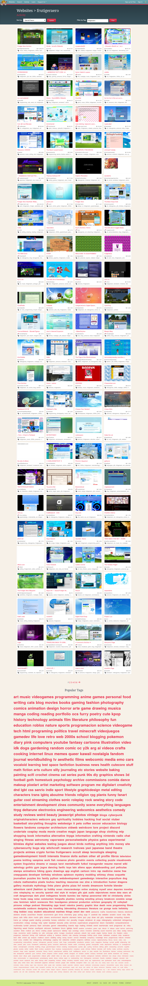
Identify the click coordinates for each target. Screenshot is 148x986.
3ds (127, 284)
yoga (98, 920)
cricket (24, 937)
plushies (70, 898)
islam (54, 965)
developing (77, 969)
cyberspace (79, 435)
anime (110, 180)
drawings (58, 871)
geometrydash (66, 967)
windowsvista (67, 439)
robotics (71, 905)
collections (76, 965)
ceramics (55, 944)
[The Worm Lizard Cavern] (59, 140)
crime (86, 960)
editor (33, 569)
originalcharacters (26, 819)
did (129, 942)
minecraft (87, 731)
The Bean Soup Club (111, 202)
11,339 (129, 463)
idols (32, 962)
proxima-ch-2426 (23, 385)
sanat (105, 953)
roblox (67, 102)
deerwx (79, 385)
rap (99, 871)
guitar (58, 206)
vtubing (104, 962)
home (16, 898)
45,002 (42, 230)
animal (78, 956)
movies (51, 702)
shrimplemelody (110, 152)
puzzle (36, 647)
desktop (67, 595)
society (21, 949)
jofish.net (20, 539)
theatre (117, 848)
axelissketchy (51, 463)
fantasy (75, 742)
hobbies (77, 819)
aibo (50, 284)
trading (82, 925)
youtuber (16, 960)
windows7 (62, 102)
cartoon (85, 871)
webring (119, 969)
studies (48, 969)
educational (49, 911)
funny (112, 794)
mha (100, 962)
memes (60, 753)
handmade (100, 953)
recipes (73, 892)
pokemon (115, 736)
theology (105, 942)
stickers (17, 914)
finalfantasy (108, 967)
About (89, 983)
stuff (129, 764)
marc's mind (79, 668)
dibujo (25, 956)
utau (16, 901)
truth (70, 951)
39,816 (100, 308)
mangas (62, 933)
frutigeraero (31, 50)
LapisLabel (107, 124)
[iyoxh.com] (59, 192)
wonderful (107, 176)
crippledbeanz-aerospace (55, 645)
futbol (84, 863)
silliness (96, 967)
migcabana (109, 489)
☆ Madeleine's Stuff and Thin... (27, 176)
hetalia (70, 944)
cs (69, 958)
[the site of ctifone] (30, 451)
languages (109, 465)
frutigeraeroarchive (24, 48)
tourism (70, 937)
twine (80, 917)
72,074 (129, 100)
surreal (112, 942)
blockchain (116, 953)
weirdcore (96, 387)
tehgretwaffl (22, 256)
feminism (24, 901)
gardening (40, 748)
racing (64, 937)
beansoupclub (110, 204)
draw (94, 917)
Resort (77, 590)
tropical (80, 595)
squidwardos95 (26, 413)
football (19, 779)
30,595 (42, 359)
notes (114, 949)
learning (34, 764)
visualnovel (69, 933)
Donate (95, 983)
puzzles (31, 878)
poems (17, 860)
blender (118, 885)
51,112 (42, 385)
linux (48, 753)
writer (26, 949)
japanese (22, 180)
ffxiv (51, 901)
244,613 (100, 74)
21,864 (129, 74)
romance (62, 860)
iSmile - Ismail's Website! (54, 46)
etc (80, 769)
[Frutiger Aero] (88, 192)
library (110, 940)
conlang (119, 951)
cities (26, 972)
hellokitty (123, 908)
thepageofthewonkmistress (84, 359)
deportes (118, 889)
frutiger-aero (80, 204)
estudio (96, 951)
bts (50, 908)
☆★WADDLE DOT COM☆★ (56, 72)
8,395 (71, 463)
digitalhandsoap (81, 619)
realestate (109, 917)
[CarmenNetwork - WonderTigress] (30, 321)
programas (17, 935)
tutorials (99, 949)
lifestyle (70, 789)
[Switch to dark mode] (146, 2)
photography (60, 413)
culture (46, 769)
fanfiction (67, 764)
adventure (19, 889)
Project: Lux (108, 616)
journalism (20, 878)
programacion (83, 725)
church (21, 960)
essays (53, 863)
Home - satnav (51, 383)
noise (37, 898)
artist (44, 784)
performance (126, 951)
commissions (95, 595)
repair (37, 967)
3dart (36, 949)
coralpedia (22, 308)
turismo (55, 942)
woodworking (32, 972)
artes (66, 922)
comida (113, 779)
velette (106, 72)
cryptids (126, 947)
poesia (20, 944)
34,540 (100, 282)
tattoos (112, 928)
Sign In (140, 2)
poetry (95, 713)
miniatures (113, 969)
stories (89, 769)
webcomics (85, 809)
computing (118, 917)
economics (22, 933)
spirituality (64, 819)
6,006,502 (41, 204)
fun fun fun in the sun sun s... (113, 98)
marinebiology (96, 465)
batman (113, 951)
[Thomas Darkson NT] (59, 166)
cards (82, 949)
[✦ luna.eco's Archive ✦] (88, 632)
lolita (25, 917)
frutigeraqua (129, 361)
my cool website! (22, 98)
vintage (92, 814)
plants (101, 794)
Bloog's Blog (108, 331)
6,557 (71, 515)
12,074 (71, 282)
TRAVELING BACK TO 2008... (56, 642)
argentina (16, 972)
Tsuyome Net (50, 487)
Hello (48, 357)
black (85, 962)
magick (72, 967)
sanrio (40, 789)
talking (101, 947)
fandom (42, 491)
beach (31, 335)
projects (19, 852)
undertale (30, 672)
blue (79, 335)
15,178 (71, 230)
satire (36, 960)
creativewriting (75, 958)
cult (92, 967)
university (31, 947)
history (25, 50)
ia (27, 958)
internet (36, 753)
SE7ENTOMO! (51, 435)
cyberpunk (115, 815)
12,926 (129, 308)
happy (123, 969)
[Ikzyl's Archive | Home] (88, 218)
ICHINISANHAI (22, 72)
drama (38, 931)
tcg (104, 969)
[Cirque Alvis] (117, 399)
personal (59, 76)
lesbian (23, 911)
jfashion (38, 889)
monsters (89, 931)
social (55, 595)
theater (40, 914)
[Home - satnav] (59, 373)
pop (89, 917)
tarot (61, 863)
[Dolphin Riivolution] (88, 166)
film (67, 719)
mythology (40, 885)
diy (95, 774)
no (33, 892)
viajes (15, 962)
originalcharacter (34, 958)
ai (99, 748)
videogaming (37, 940)
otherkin (65, 935)
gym (36, 867)
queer (73, 753)
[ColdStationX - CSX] (59, 503)
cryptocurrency (96, 960)
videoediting (62, 925)
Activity (26, 2)
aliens (81, 867)
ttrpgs (70, 836)
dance (125, 779)
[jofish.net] (30, 529)
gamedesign (87, 878)
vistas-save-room (82, 126)
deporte (65, 917)
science (104, 725)
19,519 (42, 334)
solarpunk (27, 960)
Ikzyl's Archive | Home (82, 228)
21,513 (129, 359)
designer (53, 969)
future (28, 962)
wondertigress (23, 334)
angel (54, 491)
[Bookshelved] (88, 477)
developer (34, 874)
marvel (118, 863)
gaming (54, 76)
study (18, 814)
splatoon (69, 874)
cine (16, 892)
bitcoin (104, 928)
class (118, 960)
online (84, 889)
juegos (62, 844)
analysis (33, 937)
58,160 (129, 230)
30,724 (71, 437)
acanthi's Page (109, 668)
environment (56, 917)
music (21, 50)
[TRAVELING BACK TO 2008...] (59, 632)
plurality (74, 920)
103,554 (129, 282)
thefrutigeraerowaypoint (25, 593)
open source (27, 983)
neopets (114, 967)
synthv (129, 154)
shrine (64, 465)
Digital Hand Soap (81, 616)
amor (109, 889)
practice (87, 953)
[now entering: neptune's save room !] (88, 114)
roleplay (77, 799)
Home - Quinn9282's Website (56, 98)
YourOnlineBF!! (22, 668)
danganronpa (26, 895)
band (108, 848)
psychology (63, 779)
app (67, 871)
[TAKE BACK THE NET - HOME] (117, 529)
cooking (21, 753)
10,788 (42, 515)
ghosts (16, 949)
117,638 (71, 178)
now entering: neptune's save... (85, 124)
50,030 (129, 204)
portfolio (116, 310)
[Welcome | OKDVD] (30, 140)
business (83, 764)
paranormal (95, 895)
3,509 (71, 567)
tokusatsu (99, 972)
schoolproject (22, 947)
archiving (60, 972)
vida (70, 935)
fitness (29, 840)
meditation (108, 958)
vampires (38, 860)
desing (21, 965)
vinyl (81, 958)
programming (23, 102)
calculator (122, 958)
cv (120, 944)
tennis (115, 940)
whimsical (51, 962)
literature (80, 719)
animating (70, 960)
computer (43, 827)
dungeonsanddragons (24, 967)
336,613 (71, 100)
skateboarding (101, 867)
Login (19, 642)
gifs (80, 892)
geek (29, 956)
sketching (96, 931)
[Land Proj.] (117, 295)
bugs (36, 848)
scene (89, 569)
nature (51, 725)
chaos (119, 956)
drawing (28, 232)
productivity (70, 969)
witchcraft (53, 848)
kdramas (115, 944)
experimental (99, 439)
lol (109, 895)
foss (53, 949)
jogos (43, 867)
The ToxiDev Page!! (110, 564)
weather (81, 928)
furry (113, 258)
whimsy (101, 874)
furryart (35, 310)
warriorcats (103, 925)
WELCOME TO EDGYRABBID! (85, 253)
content (55, 953)
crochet (41, 774)
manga (130, 517)
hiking (40, 871)
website (102, 769)
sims (32, 960)
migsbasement (109, 487)
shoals (107, 100)
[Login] (30, 632)
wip (43, 848)
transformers (111, 911)
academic (48, 949)
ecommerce (48, 914)
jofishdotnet (22, 541)
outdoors (31, 908)
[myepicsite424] (88, 36)
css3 (77, 967)
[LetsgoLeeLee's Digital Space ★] (88, 295)
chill (36, 935)
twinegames (94, 361)
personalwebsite (113, 232)
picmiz (78, 463)
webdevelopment (69, 878)
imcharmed (22, 437)
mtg (133, 951)
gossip (49, 965)
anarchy (126, 949)
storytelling (35, 823)
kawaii (85, 753)
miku (129, 925)
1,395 (129, 619)
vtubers (127, 917)
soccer (96, 823)
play (91, 951)
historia (121, 911)
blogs (103, 815)
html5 (42, 856)
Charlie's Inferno (109, 513)
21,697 (100, 359)
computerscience (122, 922)
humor (112, 882)
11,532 (71, 256)
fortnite (108, 885)
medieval (41, 937)
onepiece (77, 949)
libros (115, 856)
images (81, 920)
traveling (128, 889)
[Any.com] (88, 503)
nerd (79, 543)
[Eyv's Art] (30, 269)
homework (35, 944)
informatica (42, 836)
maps (15, 933)
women (35, 942)
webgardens (25, 128)
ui (82, 206)
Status (114, 983)
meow (113, 892)
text (31, 940)
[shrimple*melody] (117, 140)
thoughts (50, 823)
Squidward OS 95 (23, 409)
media (69, 310)
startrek (110, 953)
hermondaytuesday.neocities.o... (115, 357)
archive (39, 387)
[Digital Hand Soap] (88, 606)
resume (108, 863)
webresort (79, 593)
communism (47, 898)
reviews (30, 814)
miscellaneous (98, 969)
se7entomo (51, 437)
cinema (54, 774)
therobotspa (51, 282)
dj (94, 920)
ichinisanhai (22, 74)
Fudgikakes (108, 253)
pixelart (33, 784)
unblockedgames (126, 960)
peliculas (121, 867)
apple (65, 958)
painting (20, 774)
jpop (75, 914)
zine (87, 882)
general (49, 942)
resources (72, 882)
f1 (89, 914)
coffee (87, 823)
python (54, 878)
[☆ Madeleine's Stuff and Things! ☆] (30, 166)
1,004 (42, 645)
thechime (21, 645)
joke (131, 965)
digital (29, 844)
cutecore (118, 764)
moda (42, 831)
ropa (69, 931)
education (22, 725)
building (37, 947)
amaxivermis (51, 152)
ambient (73, 940)
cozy (30, 911)
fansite (62, 895)
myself (102, 889)
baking (114, 769)
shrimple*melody (109, 150)
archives (119, 949)
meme (117, 871)
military (64, 960)
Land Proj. (107, 305)
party (19, 962)
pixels (28, 439)
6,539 (100, 593)
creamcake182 (52, 489)
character (39, 951)
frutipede (49, 305)
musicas (58, 949)
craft (16, 895)
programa (80, 940)
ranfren (93, 972)
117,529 (71, 204)
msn (61, 50)
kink (53, 967)
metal (105, 789)
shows (119, 774)
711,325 (100, 204)
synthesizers (108, 960)
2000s (37, 50)
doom (102, 922)
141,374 (100, 100)
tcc (40, 933)
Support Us (41, 2)
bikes (57, 956)
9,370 (100, 670)
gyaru (49, 871)
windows (115, 180)
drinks (75, 972)
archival (79, 972)
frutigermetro (27, 569)
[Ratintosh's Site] (59, 399)
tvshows (78, 848)
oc (123, 76)
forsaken (81, 953)
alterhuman (63, 944)
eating (59, 937)
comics (66, 284)
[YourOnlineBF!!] (30, 658)
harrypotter (95, 944)
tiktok (23, 931)
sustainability (72, 942)
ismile (49, 48)
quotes (80, 947)
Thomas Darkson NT (53, 176)
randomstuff (38, 962)
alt (130, 892)
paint (83, 972)
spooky (117, 965)
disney (56, 958)
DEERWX (78, 383)
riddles (41, 647)
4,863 (71, 645)
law (78, 895)
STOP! (48, 253)
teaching (61, 882)
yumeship (128, 50)
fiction (28, 769)
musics (132, 956)
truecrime (109, 931)
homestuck (43, 779)
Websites (12, 2)
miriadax (32, 967)
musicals (28, 885)
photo (71, 860)
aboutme (92, 439)
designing (43, 908)
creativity (124, 784)
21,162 (71, 359)
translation (110, 922)
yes (33, 931)
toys (68, 867)
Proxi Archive (21, 383)
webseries (66, 940)
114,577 (71, 74)
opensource (57, 931)
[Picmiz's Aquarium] (88, 451)
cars (130, 759)
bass (35, 965)
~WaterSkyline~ (80, 331)
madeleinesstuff (23, 178)
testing (51, 844)
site (127, 844)
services (73, 922)
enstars (93, 940)
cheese (60, 967)
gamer (53, 925)
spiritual (88, 967)
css (31, 789)
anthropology (47, 940)
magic (72, 831)
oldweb (83, 50)
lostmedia (98, 956)
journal (20, 759)
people (50, 931)
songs (83, 491)
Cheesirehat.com (110, 383)
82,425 (129, 178)
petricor (79, 282)
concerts (120, 947)
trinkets (89, 925)
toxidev (108, 567)
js (53, 935)
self (23, 972)
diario (23, 969)
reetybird (50, 256)
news (95, 764)
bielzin (79, 74)
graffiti (117, 942)
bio (39, 878)
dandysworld (20, 953)
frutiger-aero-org (23, 204)
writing (31, 154)
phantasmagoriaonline (112, 178)
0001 (32, 647)
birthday (46, 874)
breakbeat (84, 647)
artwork (84, 933)
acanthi (108, 670)
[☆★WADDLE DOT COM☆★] (59, 62)
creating (34, 232)
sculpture (114, 935)
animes (30, 852)
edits (71, 972)
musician (92, 969)
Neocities (19, 983)
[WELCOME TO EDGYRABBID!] (88, 244)
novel (119, 914)
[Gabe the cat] (117, 425)
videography (107, 920)
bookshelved (80, 489)
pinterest (73, 901)
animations (29, 871)
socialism (17, 931)
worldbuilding (39, 759)
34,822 (42, 152)
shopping (20, 836)
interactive (25, 491)
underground (90, 956)
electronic (128, 911)
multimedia (18, 925)
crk (77, 953)
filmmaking (47, 905)
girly (102, 917)
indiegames (52, 895)
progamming (119, 905)
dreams (40, 863)
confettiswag (22, 489)
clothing (112, 831)
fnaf (98, 819)
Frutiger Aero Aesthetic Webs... (27, 202)
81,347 (42, 100)
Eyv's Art (20, 279)
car (101, 908)
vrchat (23, 962)
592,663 (42, 126)
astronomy (42, 840)
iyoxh (49, 204)
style (62, 892)
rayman (88, 258)
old (98, 917)
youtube (60, 742)
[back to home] (3, 3)
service (76, 937)
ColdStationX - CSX (52, 513)
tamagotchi (42, 967)
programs (49, 953)
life (33, 736)
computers (42, 742)
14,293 (129, 593)
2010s (64, 76)
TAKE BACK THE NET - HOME (114, 539)
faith (39, 969)
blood (114, 960)
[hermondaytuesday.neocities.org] (117, 347)
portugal (35, 284)
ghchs (65, 885)
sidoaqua (50, 541)
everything (105, 804)
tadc (84, 967)
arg (93, 748)
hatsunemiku (64, 647)
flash (39, 925)
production (84, 901)
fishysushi (50, 567)
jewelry (80, 905)
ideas (119, 931)
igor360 (21, 100)
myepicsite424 (80, 46)
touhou (50, 882)
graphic (89, 905)
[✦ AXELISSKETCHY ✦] (59, 451)
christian (127, 937)
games (55, 180)
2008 (115, 387)
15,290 (100, 489)
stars (125, 892)
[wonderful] (117, 166)
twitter (45, 965)
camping (125, 953)
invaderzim (36, 465)
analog (124, 931)
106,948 (100, 126)
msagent (36, 335)
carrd (29, 889)
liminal (59, 947)
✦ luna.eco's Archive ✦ (83, 642)
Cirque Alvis (108, 409)
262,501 (71, 126)
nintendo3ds (31, 517)
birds (80, 844)
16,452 (71, 334)
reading (47, 713)
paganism (45, 962)
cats (29, 102)
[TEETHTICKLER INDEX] (30, 477)
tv (55, 759)
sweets (51, 958)
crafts (120, 748)
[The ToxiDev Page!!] (117, 555)
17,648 (100, 567)
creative (61, 831)
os (20, 413)
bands (110, 933)
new (102, 960)
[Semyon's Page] (117, 632)
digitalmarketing (102, 940)
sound (103, 931)
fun (20, 128)
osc (82, 882)
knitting (27, 860)
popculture (115, 878)
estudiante (80, 942)
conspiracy (91, 937)
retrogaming (127, 920)
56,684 (100, 48)
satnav (49, 385)
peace (42, 972)
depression (108, 944)
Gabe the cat (108, 435)
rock (88, 799)
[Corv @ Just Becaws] (30, 114)
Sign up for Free (130, 2)
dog (125, 878)
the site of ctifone (22, 461)
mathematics (29, 882)
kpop (116, 713)
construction (18, 922)
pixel (42, 895)
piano (57, 885)
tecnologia (97, 852)
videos (108, 748)
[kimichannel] (59, 114)
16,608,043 (41, 48)
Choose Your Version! (82, 409)
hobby (51, 889)
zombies (35, 969)
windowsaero (59, 439)
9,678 (129, 670)
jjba (85, 947)
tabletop (64, 931)
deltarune (29, 809)
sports (64, 725)
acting (80, 914)
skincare (47, 928)
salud (117, 928)
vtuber (115, 819)
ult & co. (107, 279)
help (40, 922)
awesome (95, 911)
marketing (57, 784)
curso (29, 944)
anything (102, 844)
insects (71, 925)
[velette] (117, 62)
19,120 (100, 463)
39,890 (71, 152)
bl (67, 892)
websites (40, 844)
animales (46, 925)
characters (22, 794)
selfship (65, 951)
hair (60, 940)
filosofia (102, 958)
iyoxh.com (49, 202)
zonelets (120, 898)
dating (121, 965)
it (74, 823)
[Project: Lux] (117, 606)
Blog (105, 983)
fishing (32, 935)
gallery (17, 885)
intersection (42, 595)
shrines (51, 335)
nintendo (87, 180)
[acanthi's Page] (117, 658)
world (29, 933)
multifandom (88, 965)
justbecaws (22, 126)
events (90, 860)
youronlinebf (22, 670)
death (102, 905)
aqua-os (50, 593)
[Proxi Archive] (30, 373)
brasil (91, 335)
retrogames (42, 942)
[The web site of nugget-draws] (117, 218)
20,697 (71, 385)
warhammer (102, 967)
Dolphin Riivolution (81, 176)
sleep (85, 852)
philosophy (99, 719)
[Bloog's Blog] (117, 321)
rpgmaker (32, 951)
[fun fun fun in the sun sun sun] (117, 88)
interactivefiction (110, 965)
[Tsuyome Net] (59, 477)
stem (67, 962)
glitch (89, 647)
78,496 (100, 411)
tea (100, 914)
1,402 (129, 645)
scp (31, 128)
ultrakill (53, 956)
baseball (52, 922)
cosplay (32, 831)
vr (47, 863)
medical (28, 931)
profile (105, 856)
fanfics (109, 949)
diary (18, 742)
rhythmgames (87, 958)
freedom (119, 933)
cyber (50, 128)
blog (50, 102)
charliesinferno (110, 515)
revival (82, 960)
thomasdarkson (52, 178)
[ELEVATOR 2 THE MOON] (88, 140)
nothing (90, 844)
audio (91, 892)
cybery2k (60, 128)
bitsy (100, 361)
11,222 (71, 541)
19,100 (42, 437)
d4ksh (21, 567)
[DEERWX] (88, 373)
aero (97, 154)
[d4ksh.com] (30, 555)
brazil (15, 940)
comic (70, 748)
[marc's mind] (88, 658)
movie (51, 831)
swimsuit (41, 335)
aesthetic (66, 759)
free (124, 871)
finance (65, 856)
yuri (113, 867)
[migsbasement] (117, 477)
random (57, 748)
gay (53, 819)
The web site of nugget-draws (114, 228)
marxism (58, 962)
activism (95, 901)
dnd (17, 789)
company (92, 953)
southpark (39, 928)
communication (22, 958)
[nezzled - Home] (88, 529)
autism (83, 856)
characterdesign (72, 889)
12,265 (71, 411)
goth (30, 779)
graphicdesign (95, 206)
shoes (100, 935)
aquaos (51, 595)
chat (127, 836)
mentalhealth (72, 863)
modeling (35, 933)
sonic (66, 799)
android (94, 914)
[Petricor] (88, 269)
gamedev (22, 736)
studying (93, 889)
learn (15, 937)
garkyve (107, 461)
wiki (125, 863)
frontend (43, 969)
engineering (66, 809)
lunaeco (79, 645)
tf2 (114, 901)
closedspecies (72, 947)
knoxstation (109, 48)
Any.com (78, 513)
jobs (109, 969)
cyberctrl (79, 437)
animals (56, 719)
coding (50, 180)
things (69, 911)
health (105, 764)
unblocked (117, 920)
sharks (23, 914)
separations (108, 590)
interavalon (80, 670)
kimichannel (50, 124)
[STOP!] (59, 244)
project (104, 827)
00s (79, 76)
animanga (49, 933)
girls (41, 917)
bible (19, 937)
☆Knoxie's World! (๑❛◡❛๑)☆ (113, 46)
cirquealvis (109, 411)
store (31, 917)
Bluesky (42, 983)
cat (63, 774)
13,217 (100, 437)
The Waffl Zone (22, 253)
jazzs (49, 334)
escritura (38, 953)
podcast (36, 905)
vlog (16, 911)
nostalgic (120, 387)
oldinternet (105, 956)
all (98, 856)
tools (114, 908)
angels (99, 933)
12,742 (129, 567)
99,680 (129, 256)
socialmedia (67, 50)
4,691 (42, 411)
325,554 (71, 48)
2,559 (100, 515)
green (95, 928)
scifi (31, 774)
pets (55, 310)
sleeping (111, 852)
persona (33, 925)
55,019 (100, 230)
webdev (124, 439)
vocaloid (114, 154)
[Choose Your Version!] (88, 399)
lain (74, 867)
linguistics (29, 863)
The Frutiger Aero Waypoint (26, 590)
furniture (95, 947)
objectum (38, 672)
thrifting (89, 935)
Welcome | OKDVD (23, 150)
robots (17, 882)
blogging (98, 736)
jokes (55, 972)
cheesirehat (109, 385)
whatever (89, 920)
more (89, 962)
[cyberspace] (88, 425)
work (47, 860)
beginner (58, 969)
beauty (52, 814)
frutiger (58, 50)
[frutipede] (59, 295)
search (47, 937)
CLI (101, 983)
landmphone (109, 308)
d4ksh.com (21, 564)
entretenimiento (17, 969)
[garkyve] (117, 451)
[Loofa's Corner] (88, 555)
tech (110, 258)
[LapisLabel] (117, 114)
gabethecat (109, 437)
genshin (80, 860)
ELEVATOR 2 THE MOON (84, 150)
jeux (56, 967)
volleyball (122, 901)
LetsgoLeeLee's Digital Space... (85, 305)
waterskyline (80, 334)
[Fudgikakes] (117, 244)
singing (19, 840)
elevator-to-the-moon (82, 152)
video (126, 742)
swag (30, 898)
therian (85, 569)
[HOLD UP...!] (59, 658)
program (88, 784)
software (73, 784)
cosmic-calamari (52, 74)
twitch (33, 901)
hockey (104, 933)
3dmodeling (122, 50)
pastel (31, 920)
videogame (122, 725)
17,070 (42, 541)
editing (21, 569)
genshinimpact (50, 947)
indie (49, 789)
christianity (117, 895)
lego (77, 925)
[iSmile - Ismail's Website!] (59, 36)
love (41, 736)
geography (106, 901)
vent (88, 911)
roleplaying (25, 892)
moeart (99, 50)
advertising (58, 965)
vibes (15, 958)
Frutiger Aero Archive (24, 46)
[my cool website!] (30, 88)
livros (61, 914)
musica (114, 708)
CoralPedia (21, 305)
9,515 (71, 619)
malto (19, 228)
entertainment (24, 804)
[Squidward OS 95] (30, 399)
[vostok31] (59, 606)
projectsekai (115, 972)
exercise (126, 962)
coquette (120, 874)
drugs (43, 947)
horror (66, 708)
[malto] (30, 218)
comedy (119, 809)
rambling (27, 965)
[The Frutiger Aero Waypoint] (30, 581)
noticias (61, 958)
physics (93, 840)
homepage (82, 935)
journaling (129, 491)
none (109, 905)
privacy (99, 898)
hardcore (58, 935)
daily (64, 956)
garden (88, 944)
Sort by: (19, 20)
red (118, 967)
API (110, 983)
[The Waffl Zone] (30, 244)
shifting (126, 967)
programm (102, 965)
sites (15, 944)
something (48, 967)
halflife (37, 972)
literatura (93, 908)
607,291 (129, 48)
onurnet (79, 100)
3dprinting (18, 928)
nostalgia (82, 76)
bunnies (71, 895)
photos (80, 814)
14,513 (42, 567)
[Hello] (59, 347)
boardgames (61, 901)
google (63, 962)
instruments (40, 965)
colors (126, 933)
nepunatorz (50, 228)
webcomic (116, 621)
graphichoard (63, 232)
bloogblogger (110, 334)
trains (16, 920)
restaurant (25, 935)
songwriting (52, 960)
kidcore (121, 937)
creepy (27, 922)
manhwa (60, 911)
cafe (20, 917)
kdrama (129, 931)
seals (32, 102)
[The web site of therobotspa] (59, 269)
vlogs (21, 951)
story (110, 799)
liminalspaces (81, 413)
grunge (107, 908)
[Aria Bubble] (30, 347)
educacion (109, 823)
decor (20, 956)
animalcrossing (95, 965)
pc (20, 920)
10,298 (129, 489)
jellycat (64, 335)
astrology (19, 867)
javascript (66, 814)
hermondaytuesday (111, 359)
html (26, 731)
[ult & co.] (117, 269)
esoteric (16, 951)
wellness (87, 940)
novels (86, 885)
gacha (50, 944)
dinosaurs (83, 908)
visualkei (64, 965)
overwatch (120, 962)
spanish (49, 892)
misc (124, 914)
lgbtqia (69, 928)
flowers (18, 827)
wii (40, 128)
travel (73, 731)
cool (27, 799)
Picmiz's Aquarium (81, 461)
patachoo (21, 359)
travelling (58, 908)
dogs (24, 748)
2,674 (71, 670)
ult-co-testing (22, 515)
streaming (90, 232)
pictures (18, 905)
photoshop (108, 972)
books (64, 702)
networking (43, 944)
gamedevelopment (26, 856)
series (71, 774)
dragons (122, 882)
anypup (79, 515)
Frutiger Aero (79, 202)
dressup (54, 128)
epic (79, 50)
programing (42, 731)
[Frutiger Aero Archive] (30, 36)
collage (27, 905)
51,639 (100, 178)
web (59, 736)
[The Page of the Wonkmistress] (88, 347)
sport (59, 789)
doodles (16, 956)
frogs (65, 942)
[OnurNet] (88, 88)
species (72, 956)
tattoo (15, 947)
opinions (128, 969)
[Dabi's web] (30, 606)
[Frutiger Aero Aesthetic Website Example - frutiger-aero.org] (30, 192)
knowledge (99, 937)
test (45, 764)
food (127, 696)
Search (19, 2)
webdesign (65, 823)
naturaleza (86, 969)
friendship (83, 937)
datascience (66, 972)
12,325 (42, 593)
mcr (68, 920)
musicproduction (100, 491)
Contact (128, 983)
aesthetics (37, 206)
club (20, 972)
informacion (125, 956)
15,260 (129, 541)
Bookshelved (79, 487)
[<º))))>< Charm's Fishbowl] (30, 425)
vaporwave (57, 840)
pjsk (85, 892)
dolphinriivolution (81, 178)
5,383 (100, 619)
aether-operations (110, 541)
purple (93, 933)
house (112, 962)
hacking (89, 819)
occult (77, 852)
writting (49, 935)
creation (25, 940)
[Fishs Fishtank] (59, 555)
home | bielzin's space (82, 72)
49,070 (42, 74)
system (18, 863)
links (50, 885)
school (82, 736)
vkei (56, 892)
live (101, 951)
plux (107, 619)
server (84, 951)
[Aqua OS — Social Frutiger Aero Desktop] (59, 581)
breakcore (109, 898)
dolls (74, 856)
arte (76, 708)
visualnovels (123, 860)
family (45, 878)
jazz (84, 917)
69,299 (42, 308)
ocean (91, 621)
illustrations (106, 951)
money (119, 844)
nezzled (79, 541)
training (41, 960)
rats (124, 940)
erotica (41, 949)
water (75, 944)
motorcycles (29, 969)
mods (101, 944)
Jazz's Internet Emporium (54, 331)
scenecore (43, 465)
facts (116, 962)
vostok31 (49, 616)
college (25, 920)
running (80, 898)
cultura (82, 931)
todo (127, 958)
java (114, 931)
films (79, 759)
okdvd (20, 152)
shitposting (123, 942)
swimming (129, 928)
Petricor (78, 279)
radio (79, 128)
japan (80, 831)
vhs (114, 933)
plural (95, 935)
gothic (29, 867)
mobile (31, 949)
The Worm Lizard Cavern (54, 150)
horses (54, 920)
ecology (34, 922)
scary (20, 940)
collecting (101, 860)
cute (106, 713)
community (76, 804)
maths (102, 911)
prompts (51, 972)
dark (36, 895)
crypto (40, 852)
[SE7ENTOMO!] (59, 425)
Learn (33, 2)
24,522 (100, 385)
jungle (53, 543)
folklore (93, 949)
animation (37, 708)
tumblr (68, 258)
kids (15, 953)
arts (37, 769)
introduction (100, 882)
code (119, 799)
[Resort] (88, 581)
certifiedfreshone (23, 463)
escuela (60, 922)
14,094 (42, 178)
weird (82, 517)
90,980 (100, 152)
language (92, 831)
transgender (36, 258)
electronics (47, 809)
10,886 (129, 437)
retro (115, 102)
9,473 (42, 619)
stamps (18, 871)
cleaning (75, 935)
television (125, 856)
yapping (55, 940)
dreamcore (97, 885)
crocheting (81, 944)
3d (127, 774)
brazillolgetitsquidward (25, 411)
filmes (130, 905)
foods (23, 898)
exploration (70, 965)
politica (46, 972)
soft (104, 949)
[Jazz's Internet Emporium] (59, 321)
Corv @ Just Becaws (24, 124)
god (56, 914)
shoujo (114, 956)
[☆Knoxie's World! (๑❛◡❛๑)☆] (117, 36)
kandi (75, 928)
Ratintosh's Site (51, 409)
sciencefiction (27, 942)
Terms (121, 983)
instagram (115, 958)
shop (102, 831)
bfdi (105, 895)
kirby (50, 76)
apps (89, 867)
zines (62, 804)
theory (45, 951)
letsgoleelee (80, 308)
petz (24, 944)
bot (121, 953)
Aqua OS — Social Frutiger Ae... (57, 590)
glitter (48, 956)
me (98, 784)
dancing (52, 867)
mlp (121, 831)
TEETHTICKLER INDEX (25, 487)
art (110, 50)
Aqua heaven (50, 539)
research (66, 848)
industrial (76, 960)
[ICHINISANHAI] (30, 62)
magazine (99, 942)
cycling (89, 947)
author (56, 933)
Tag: (81, 20)
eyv (20, 282)
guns (33, 953)
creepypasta (20, 874)
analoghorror (126, 944)
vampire (61, 953)
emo (57, 569)
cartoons (92, 742)
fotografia (60, 898)
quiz (68, 956)
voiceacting (112, 947)
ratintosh (50, 411)
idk (16, 748)
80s (128, 914)
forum (63, 928)
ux (88, 951)
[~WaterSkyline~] (88, 321)
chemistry (68, 914)
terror (106, 937)
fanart (122, 794)
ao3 (72, 258)
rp (45, 889)
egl (29, 937)
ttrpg (17, 809)
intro (93, 871)
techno (122, 928)
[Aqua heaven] (59, 529)
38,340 (42, 282)
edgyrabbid (80, 256)
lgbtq (45, 794)
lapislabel (108, 126)
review (44, 953)
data (119, 892)
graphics (70, 232)
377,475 (129, 126)
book (30, 836)
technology (43, 50)
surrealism (88, 928)
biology (122, 823)
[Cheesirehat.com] (117, 373)
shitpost (44, 956)
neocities (83, 956)
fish (31, 76)
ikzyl (78, 230)
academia (126, 935)
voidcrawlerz (51, 230)
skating (38, 920)
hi (108, 928)
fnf (79, 885)
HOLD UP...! (50, 668)
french (51, 951)
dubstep (80, 387)
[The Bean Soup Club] (117, 192)
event (96, 925)
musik (121, 967)
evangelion (79, 962)
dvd (35, 154)
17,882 (42, 489)
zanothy (50, 670)
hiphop (85, 895)
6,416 (42, 463)
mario (36, 917)
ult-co (107, 282)
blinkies (121, 206)
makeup (20, 784)
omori (76, 911)
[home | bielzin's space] (88, 62)
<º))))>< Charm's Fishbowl (26, 435)
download (88, 972)
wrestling (89, 898)
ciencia (80, 967)
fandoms (30, 827)
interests (53, 856)
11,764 (129, 515)
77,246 (100, 256)
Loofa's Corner (80, 564)
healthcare (42, 935)
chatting (43, 931)
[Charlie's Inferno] (117, 503)
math (17, 769)
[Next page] (79, 682)
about (71, 844)
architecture (59, 827)
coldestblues (51, 515)
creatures (126, 965)
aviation (87, 942)
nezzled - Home (80, 539)
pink (123, 258)
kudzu (49, 359)
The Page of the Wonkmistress (85, 357)
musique (58, 960)
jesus (16, 917)
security (40, 892)
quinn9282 (51, 100)
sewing (98, 799)
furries (50, 852)
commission (96, 958)
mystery (79, 874)
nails (60, 942)
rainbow (15, 967)
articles (66, 953)
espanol (82, 965)
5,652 (71, 489)
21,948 (71, 308)
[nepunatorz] (59, 218)
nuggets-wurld (110, 230)
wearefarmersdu (81, 567)
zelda (93, 962)
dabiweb (21, 619)
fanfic (62, 867)
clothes (54, 799)
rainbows (39, 76)
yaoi (88, 848)
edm (43, 933)
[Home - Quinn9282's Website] (59, 88)
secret (103, 972)
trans (35, 794)
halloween (106, 935)
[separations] (117, 581)
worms (58, 154)
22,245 (100, 334)
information (83, 836)
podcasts (77, 933)
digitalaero (80, 411)
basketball (20, 823)
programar (118, 925)
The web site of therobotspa (55, 279)
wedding (53, 937)
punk (81, 774)
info (111, 844)
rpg (92, 794)
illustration (110, 742)
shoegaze (72, 953)
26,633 (129, 334)
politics (108, 335)
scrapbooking (18, 942)
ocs (108, 76)
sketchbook (70, 465)
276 (72, 593)
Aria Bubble (21, 357)
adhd (46, 960)
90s (89, 774)
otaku (120, 940)
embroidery (16, 965)
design (79, 206)
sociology (75, 931)
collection (61, 920)
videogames (112, 128)
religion (83, 794)
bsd (89, 933)
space (53, 764)
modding (90, 874)
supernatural (83, 922)
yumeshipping (44, 958)
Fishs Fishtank (51, 564)
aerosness (109, 645)
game (79, 102)
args (85, 914)
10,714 (129, 411)
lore (95, 827)
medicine (107, 871)
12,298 (100, 541)
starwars (72, 917)
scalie (67, 154)
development (47, 804)
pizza (73, 885)
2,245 (42, 670)
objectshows (101, 892)
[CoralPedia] (30, 295)
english (75, 871)
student (38, 911)
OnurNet (78, 98)
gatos (103, 840)
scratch (113, 914)
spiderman (28, 953)
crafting (97, 836)
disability (72, 962)
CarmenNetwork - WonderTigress (28, 331)
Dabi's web (21, 616)
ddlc (132, 969)
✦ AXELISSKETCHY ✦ (54, 461)
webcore (44, 819)
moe (110, 956)
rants (92, 942)
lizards (63, 154)
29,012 (129, 385)
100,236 (129, 152)
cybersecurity (23, 848)
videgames (64, 969)
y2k (108, 50)
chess (110, 874)
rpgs (56, 905)
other (92, 856)
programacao (113, 937)
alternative (58, 836)
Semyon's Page (109, 642)
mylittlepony (77, 951)
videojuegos (108, 731)
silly (58, 310)
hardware (56, 928)
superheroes (58, 951)
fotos (96, 962)
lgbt (24, 789)
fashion (101, 310)
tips (82, 969)
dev (82, 911)
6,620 (100, 645)
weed (25, 928)
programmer (94, 922)
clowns (47, 917)
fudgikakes (109, 256)
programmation (36, 956)
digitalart (109, 784)
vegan (31, 965)
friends (66, 569)
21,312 (42, 256)
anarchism (31, 914)
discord (115, 827)
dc (125, 925)
